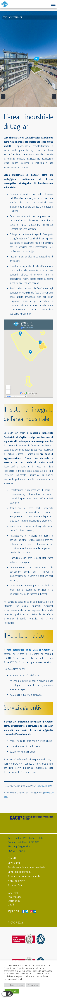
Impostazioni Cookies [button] (14, 985)
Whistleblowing (16, 880)
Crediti (11, 904)
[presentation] (3, 96)
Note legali (13, 893)
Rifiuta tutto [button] (33, 985)
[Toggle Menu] (53, 4)
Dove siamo (14, 862)
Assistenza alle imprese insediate (26, 867)
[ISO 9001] (28, 939)
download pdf (44, 786)
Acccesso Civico (16, 885)
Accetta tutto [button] (11, 991)
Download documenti (19, 871)
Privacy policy (14, 897)
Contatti (12, 858)
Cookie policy (14, 900)
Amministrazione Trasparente (24, 876)
